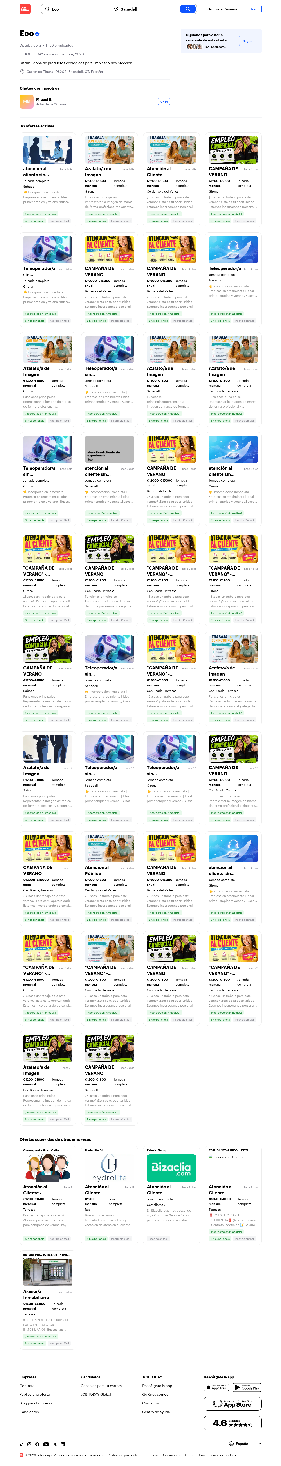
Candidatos (29, 1412)
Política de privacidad (124, 1455)
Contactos (151, 1403)
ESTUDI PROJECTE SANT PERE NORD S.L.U (45, 1256)
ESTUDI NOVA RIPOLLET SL (229, 1150)
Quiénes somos (155, 1394)
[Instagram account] (29, 1444)
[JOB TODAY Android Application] (247, 1387)
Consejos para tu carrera (101, 1385)
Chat (164, 101)
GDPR (189, 1455)
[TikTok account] (21, 1444)
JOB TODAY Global (96, 1394)
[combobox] (80, 9)
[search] (188, 9)
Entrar (251, 9)
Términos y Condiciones (162, 1455)
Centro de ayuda (156, 1412)
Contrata (27, 1385)
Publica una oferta (35, 1394)
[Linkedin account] (63, 1444)
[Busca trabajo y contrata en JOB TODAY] (25, 9)
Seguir (248, 41)
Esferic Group (157, 1150)
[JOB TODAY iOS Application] (216, 1387)
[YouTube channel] (46, 1444)
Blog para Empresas (36, 1403)
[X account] (55, 1444)
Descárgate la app (157, 1385)
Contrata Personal (222, 9)
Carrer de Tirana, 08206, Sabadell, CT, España (65, 71)
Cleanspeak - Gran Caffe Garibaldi (41, 1151)
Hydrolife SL (94, 1150)
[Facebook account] (37, 1444)
